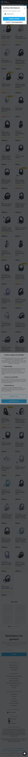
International (10, 14)
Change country (14, 18)
